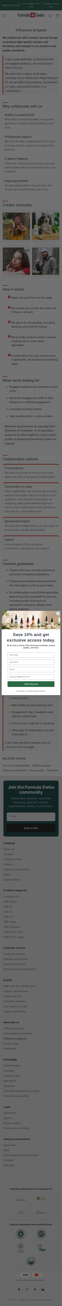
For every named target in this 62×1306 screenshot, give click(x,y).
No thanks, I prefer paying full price (30, 691)
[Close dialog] (57, 613)
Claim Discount (31, 684)
